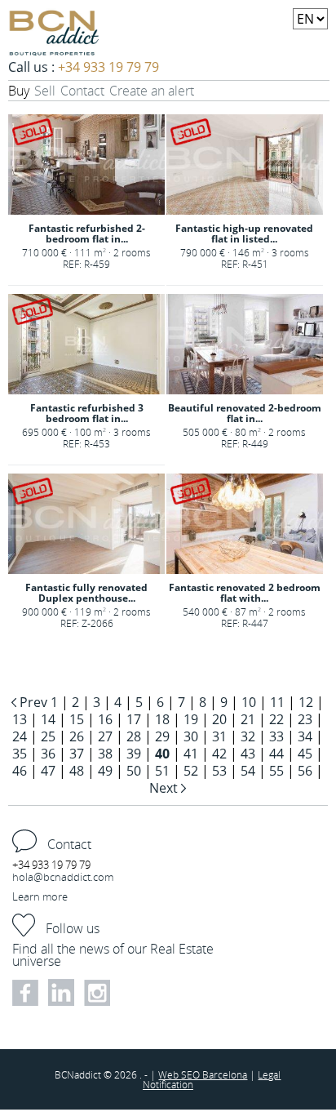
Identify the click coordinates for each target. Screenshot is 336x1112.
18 (162, 719)
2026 (126, 1074)
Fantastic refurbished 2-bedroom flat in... (87, 233)
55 (276, 771)
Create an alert (151, 90)
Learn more (40, 896)
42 (219, 754)
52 (190, 771)
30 (190, 736)
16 (105, 719)
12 (305, 702)
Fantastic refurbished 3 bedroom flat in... (87, 413)
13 (19, 719)
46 (19, 771)
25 (48, 736)
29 (162, 736)
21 (248, 719)
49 (105, 771)
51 (162, 771)
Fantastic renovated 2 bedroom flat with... (245, 592)
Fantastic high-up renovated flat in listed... (244, 233)
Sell (44, 90)
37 (76, 754)
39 (133, 754)
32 (248, 736)
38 (105, 754)
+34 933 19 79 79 (108, 67)
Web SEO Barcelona (202, 1074)
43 (248, 754)
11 (277, 702)
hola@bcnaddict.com (62, 877)
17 (133, 719)
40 (162, 754)
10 (248, 702)
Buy (18, 90)
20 (219, 719)
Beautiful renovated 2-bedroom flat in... (244, 413)
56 (305, 771)
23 (305, 719)
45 (305, 754)
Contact (82, 90)
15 (76, 719)
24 (19, 736)
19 (190, 719)
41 (190, 754)
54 (248, 771)
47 (48, 771)
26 (76, 736)
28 (133, 736)
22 (276, 719)
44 (276, 754)
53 (219, 771)
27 (105, 736)
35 (19, 754)
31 (219, 736)
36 (48, 754)
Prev (33, 702)
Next (165, 788)
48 (76, 771)
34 (305, 736)
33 (276, 736)
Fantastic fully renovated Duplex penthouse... (86, 592)
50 (133, 771)
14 (48, 719)
